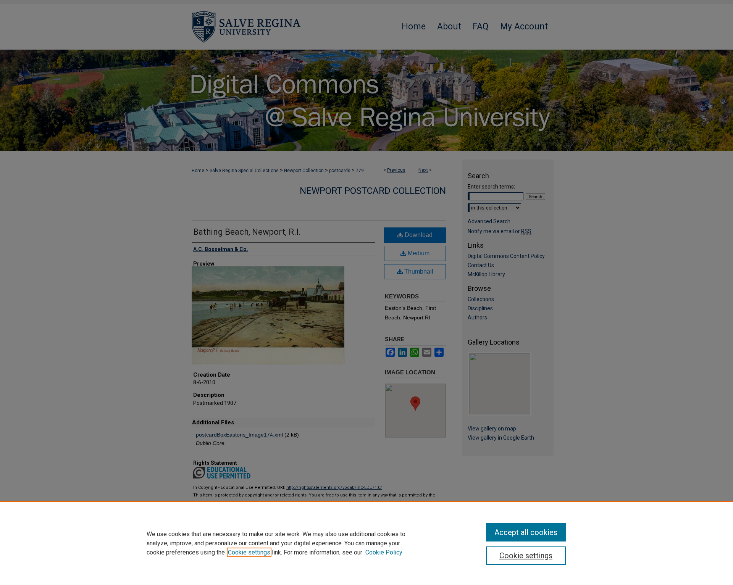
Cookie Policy (383, 552)
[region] (366, 543)
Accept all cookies (525, 532)
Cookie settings (249, 552)
